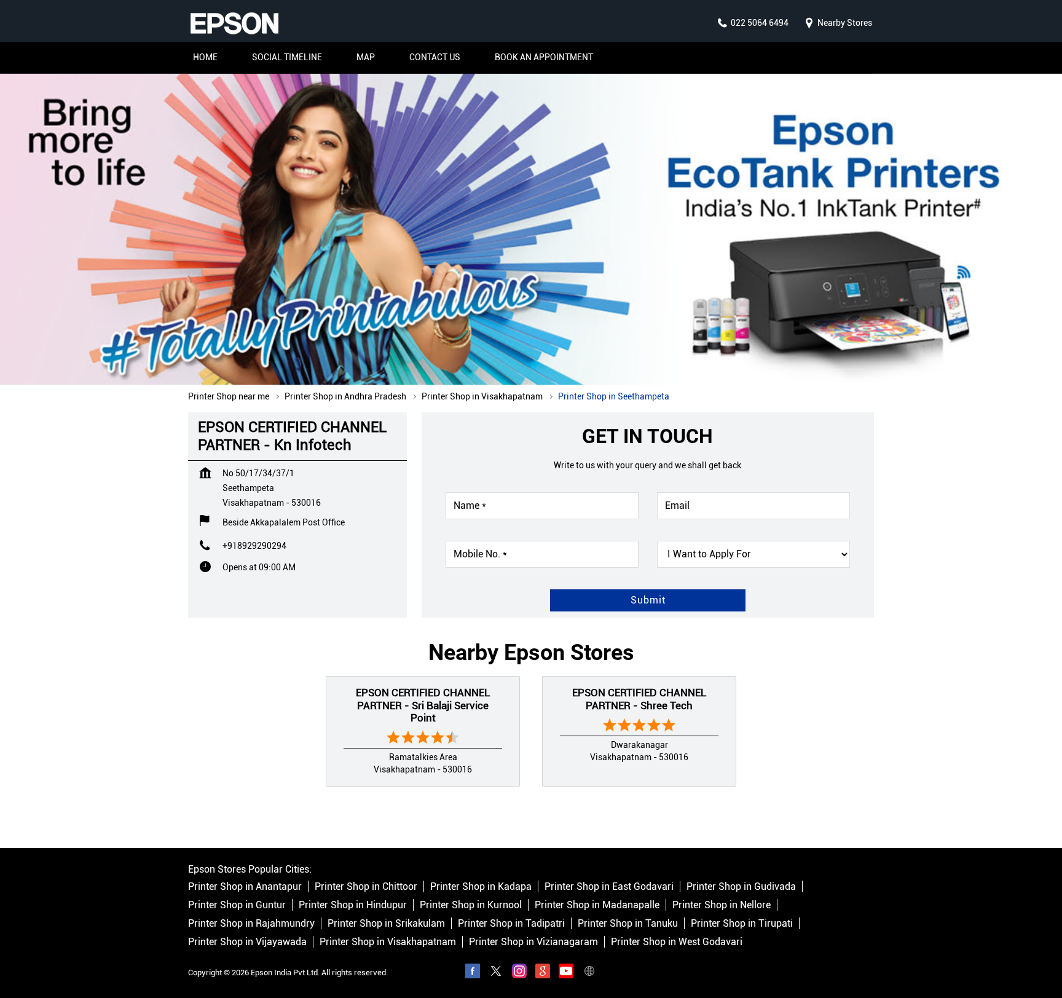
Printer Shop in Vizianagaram (533, 942)
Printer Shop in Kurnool (471, 905)
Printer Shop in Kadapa (481, 886)
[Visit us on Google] (542, 972)
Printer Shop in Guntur (237, 905)
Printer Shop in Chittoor (366, 886)
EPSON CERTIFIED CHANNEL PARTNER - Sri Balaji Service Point (423, 705)
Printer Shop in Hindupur (353, 905)
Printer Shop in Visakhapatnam (388, 942)
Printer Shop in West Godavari (676, 942)
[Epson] (234, 23)
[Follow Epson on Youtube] (566, 972)
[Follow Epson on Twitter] (496, 972)
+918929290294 (254, 546)
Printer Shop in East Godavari (609, 886)
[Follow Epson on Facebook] (472, 972)
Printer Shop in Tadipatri (511, 923)
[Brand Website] (589, 972)
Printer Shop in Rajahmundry (251, 923)
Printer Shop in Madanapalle (597, 905)
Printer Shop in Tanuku (628, 923)
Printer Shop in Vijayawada (247, 942)
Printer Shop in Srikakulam (386, 923)
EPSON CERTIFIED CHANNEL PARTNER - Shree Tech (639, 698)
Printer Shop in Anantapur (245, 886)
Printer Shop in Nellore (721, 905)
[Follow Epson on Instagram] (519, 972)
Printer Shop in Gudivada (741, 886)
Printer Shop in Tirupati (742, 923)
